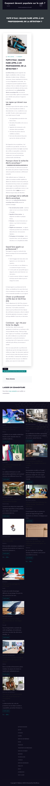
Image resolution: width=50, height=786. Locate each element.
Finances (20, 744)
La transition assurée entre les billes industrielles (12, 540)
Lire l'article (29, 441)
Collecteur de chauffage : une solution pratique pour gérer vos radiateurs (36, 543)
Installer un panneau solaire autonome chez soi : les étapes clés (12, 621)
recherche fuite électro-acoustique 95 (14, 371)
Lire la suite (6, 442)
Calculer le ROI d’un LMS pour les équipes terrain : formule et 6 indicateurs (36, 504)
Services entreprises (32, 539)
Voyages (20, 732)
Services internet (31, 459)
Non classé (21, 775)
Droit (19, 769)
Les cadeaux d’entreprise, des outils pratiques (12, 466)
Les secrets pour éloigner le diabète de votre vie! (11, 428)
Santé (4, 425)
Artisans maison (7, 497)
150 (7, 557)
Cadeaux (5, 462)
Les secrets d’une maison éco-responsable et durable (12, 500)
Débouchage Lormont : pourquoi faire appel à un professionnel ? (36, 427)
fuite (18, 190)
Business (5, 581)
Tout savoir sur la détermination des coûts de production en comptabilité (12, 696)
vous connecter (13, 391)
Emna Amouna (10, 56)
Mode (19, 742)
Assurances (21, 772)
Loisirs (20, 735)
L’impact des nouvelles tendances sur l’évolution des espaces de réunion (13, 660)
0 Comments (19, 56)
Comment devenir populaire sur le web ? (25, 3)
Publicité (20, 766)
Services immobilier (23, 763)
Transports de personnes (25, 748)
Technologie (6, 536)
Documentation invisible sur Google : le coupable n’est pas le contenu (36, 463)
